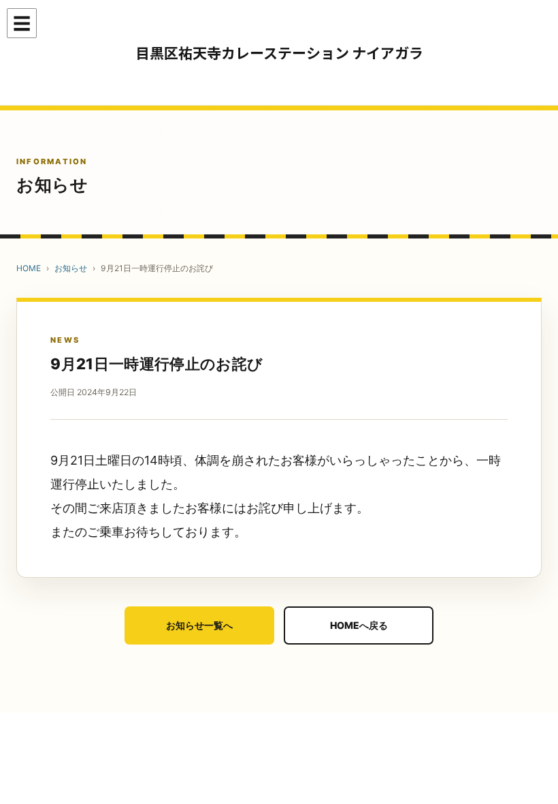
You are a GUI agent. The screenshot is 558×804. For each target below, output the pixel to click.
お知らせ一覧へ (199, 625)
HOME (28, 268)
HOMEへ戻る (359, 625)
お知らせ (70, 268)
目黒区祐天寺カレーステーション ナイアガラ (279, 52)
